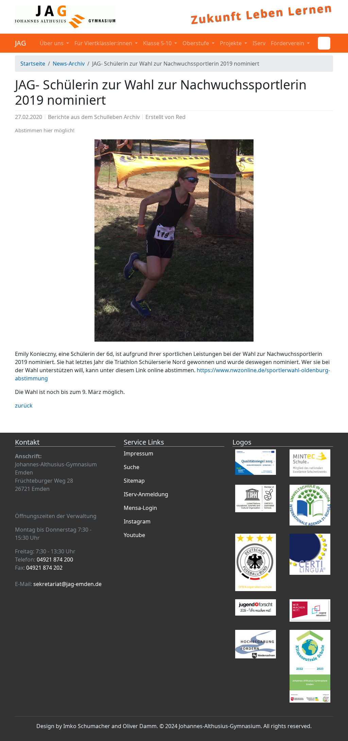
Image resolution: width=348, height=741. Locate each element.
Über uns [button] (52, 43)
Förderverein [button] (288, 43)
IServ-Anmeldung (146, 494)
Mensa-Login (140, 508)
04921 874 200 (55, 559)
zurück (24, 405)
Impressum (138, 453)
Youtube (134, 535)
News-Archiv (69, 63)
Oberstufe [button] (196, 43)
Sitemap (134, 480)
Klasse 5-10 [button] (158, 43)
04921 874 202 (44, 567)
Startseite (32, 63)
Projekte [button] (231, 43)
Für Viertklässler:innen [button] (104, 43)
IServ (259, 43)
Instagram (137, 521)
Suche (131, 467)
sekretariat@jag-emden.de (67, 584)
